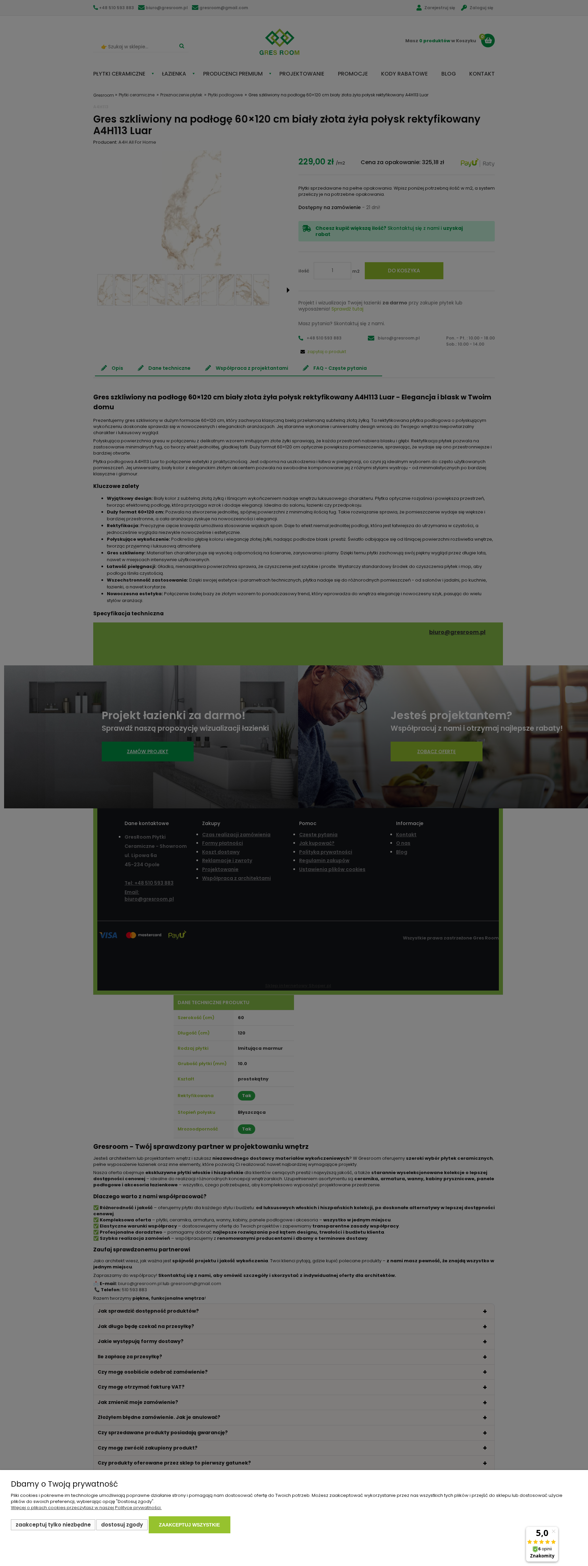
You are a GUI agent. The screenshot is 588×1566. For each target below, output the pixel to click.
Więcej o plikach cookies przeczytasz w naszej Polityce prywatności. (86, 1507)
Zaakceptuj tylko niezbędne (53, 1524)
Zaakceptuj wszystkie (189, 1525)
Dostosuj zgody (122, 1524)
